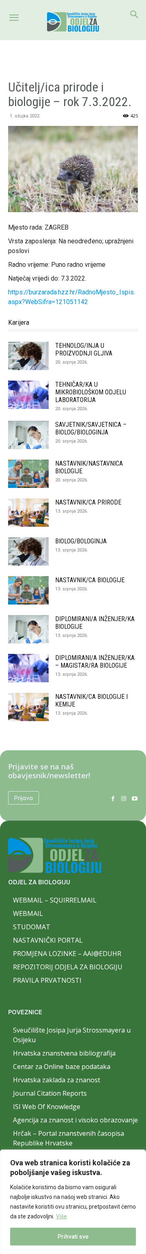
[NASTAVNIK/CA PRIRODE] (28, 512)
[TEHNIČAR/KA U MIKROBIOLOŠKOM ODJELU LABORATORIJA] (28, 395)
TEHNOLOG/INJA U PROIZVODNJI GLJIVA (83, 349)
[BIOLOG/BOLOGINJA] (28, 551)
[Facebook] (113, 797)
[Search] (134, 15)
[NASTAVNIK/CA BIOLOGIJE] (28, 590)
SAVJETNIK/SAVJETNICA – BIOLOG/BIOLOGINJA (91, 428)
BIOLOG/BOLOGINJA (81, 541)
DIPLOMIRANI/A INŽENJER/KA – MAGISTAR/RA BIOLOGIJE (95, 661)
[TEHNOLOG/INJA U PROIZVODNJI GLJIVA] (28, 356)
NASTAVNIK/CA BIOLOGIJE (90, 580)
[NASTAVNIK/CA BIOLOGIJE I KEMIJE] (28, 707)
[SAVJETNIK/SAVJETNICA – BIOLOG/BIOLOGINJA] (28, 435)
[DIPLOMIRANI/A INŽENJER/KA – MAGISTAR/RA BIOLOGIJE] (28, 668)
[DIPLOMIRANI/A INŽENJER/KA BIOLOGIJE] (28, 629)
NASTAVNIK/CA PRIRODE (88, 502)
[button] (14, 18)
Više (61, 1216)
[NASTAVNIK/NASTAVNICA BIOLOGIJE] (28, 474)
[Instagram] (123, 797)
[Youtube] (134, 797)
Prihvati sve (73, 1236)
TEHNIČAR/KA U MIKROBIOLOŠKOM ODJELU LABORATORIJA (90, 392)
